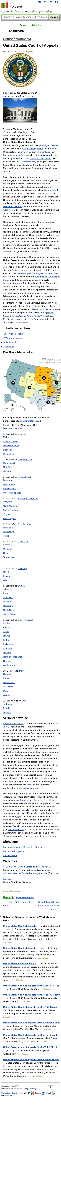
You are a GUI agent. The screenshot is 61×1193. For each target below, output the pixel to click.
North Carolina (10, 506)
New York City (25, 459)
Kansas (6, 678)
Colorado (7, 674)
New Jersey (9, 484)
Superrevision (10, 855)
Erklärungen (16, 31)
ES (50, 2)
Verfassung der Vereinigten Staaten (34, 273)
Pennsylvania (9, 488)
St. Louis (22, 586)
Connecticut (9, 463)
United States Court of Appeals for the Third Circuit (30, 1047)
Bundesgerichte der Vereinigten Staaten (23, 847)
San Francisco (25, 620)
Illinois (6, 571)
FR (56, 2)
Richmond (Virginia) (28, 498)
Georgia (7, 712)
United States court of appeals (19, 963)
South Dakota (10, 614)
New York (8, 467)
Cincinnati (23, 541)
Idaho (6, 640)
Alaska (6, 623)
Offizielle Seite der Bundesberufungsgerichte (25, 873)
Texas (6, 536)
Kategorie (8, 879)
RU (39, 2)
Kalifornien (8, 644)
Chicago (22, 568)
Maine (6, 437)
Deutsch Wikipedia (30, 25)
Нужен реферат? (25, 897)
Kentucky (7, 544)
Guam (6, 631)
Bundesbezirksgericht (13, 851)
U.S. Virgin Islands (12, 493)
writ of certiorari (15, 829)
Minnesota (8, 597)
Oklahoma (8, 686)
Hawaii (6, 636)
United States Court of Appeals (19, 926)
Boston (21, 434)
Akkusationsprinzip (28, 788)
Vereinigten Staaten (48, 145)
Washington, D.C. (31, 421)
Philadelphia (24, 477)
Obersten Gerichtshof (40, 158)
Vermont (7, 471)
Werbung (32, 1089)
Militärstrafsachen (39, 309)
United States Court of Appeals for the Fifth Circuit (30, 1007)
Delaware (8, 480)
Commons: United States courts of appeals (29, 866)
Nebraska (8, 606)
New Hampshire (11, 445)
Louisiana (8, 527)
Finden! (54, 17)
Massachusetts (10, 441)
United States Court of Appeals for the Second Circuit (31, 1022)
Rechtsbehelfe (28, 161)
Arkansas (7, 589)
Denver (22, 671)
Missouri (7, 601)
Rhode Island (9, 454)
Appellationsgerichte (33, 148)
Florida (6, 708)
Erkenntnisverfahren (13, 723)
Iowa (5, 593)
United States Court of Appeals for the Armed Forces (49, 905)
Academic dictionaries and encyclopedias (26, 11)
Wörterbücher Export (9, 1093)
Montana (7, 648)
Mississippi (8, 531)
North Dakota (9, 610)
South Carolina (10, 510)
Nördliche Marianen (13, 657)
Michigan (7, 549)
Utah (5, 691)
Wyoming (7, 695)
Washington (9, 210)
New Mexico (9, 682)
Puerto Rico (9, 450)
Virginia (6, 514)
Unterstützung (22, 1089)
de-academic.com (12, 5)
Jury (5, 726)
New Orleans (24, 524)
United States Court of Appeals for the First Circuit (30, 1035)
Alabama (7, 704)
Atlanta (22, 700)
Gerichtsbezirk (51, 190)
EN (45, 2)
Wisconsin (8, 580)
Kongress (24, 800)
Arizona (7, 627)
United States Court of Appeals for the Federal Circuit (31, 994)
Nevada (7, 652)
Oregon (7, 661)
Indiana (6, 576)
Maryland (7, 501)
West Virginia (9, 518)
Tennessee (8, 557)
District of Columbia (12, 206)
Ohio (5, 553)
